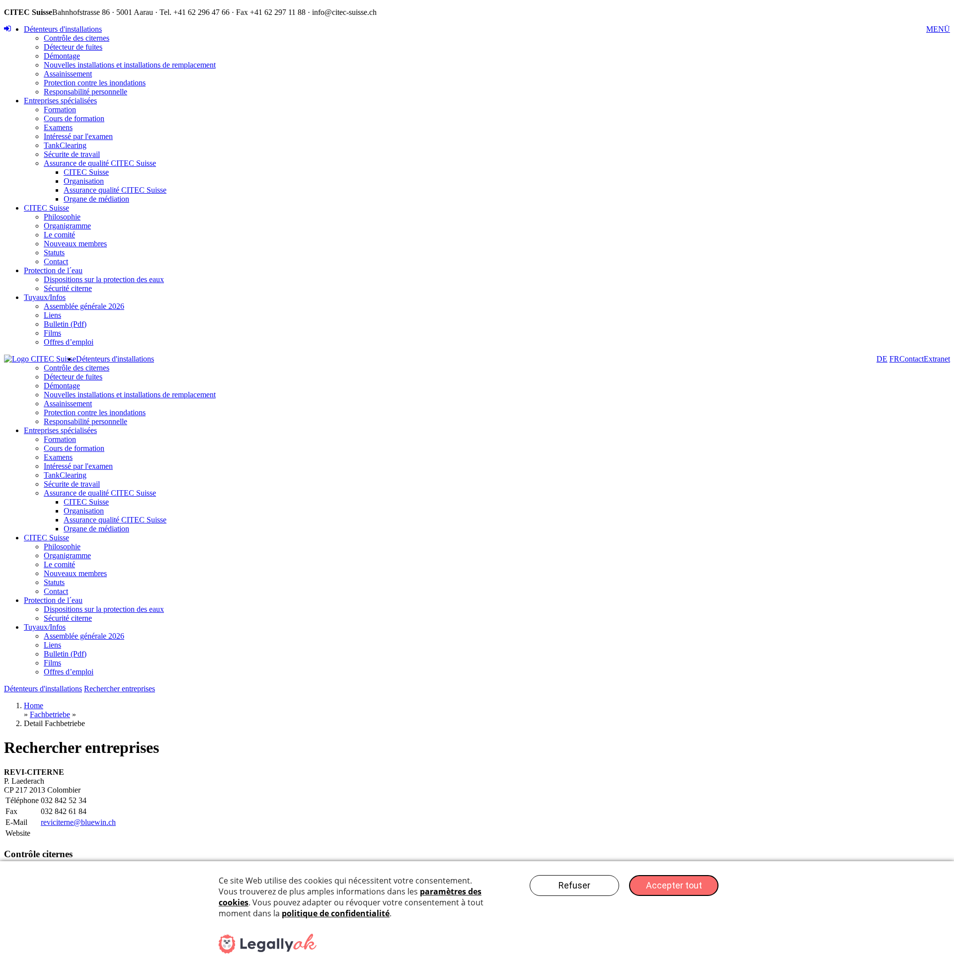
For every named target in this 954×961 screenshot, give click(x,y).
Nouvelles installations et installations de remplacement (130, 65)
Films (52, 333)
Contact (56, 261)
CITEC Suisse (86, 172)
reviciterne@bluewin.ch (78, 822)
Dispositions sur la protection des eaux (104, 279)
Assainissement (68, 74)
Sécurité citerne (68, 288)
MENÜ (938, 29)
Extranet (937, 359)
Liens (52, 315)
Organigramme (67, 226)
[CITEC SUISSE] (40, 359)
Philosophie (62, 217)
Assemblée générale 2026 (84, 306)
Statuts (54, 252)
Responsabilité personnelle (85, 91)
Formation (60, 109)
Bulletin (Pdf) (65, 324)
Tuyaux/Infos (45, 297)
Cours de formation (74, 118)
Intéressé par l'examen (78, 136)
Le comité (59, 234)
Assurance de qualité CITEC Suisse (100, 163)
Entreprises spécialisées (60, 100)
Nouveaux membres (75, 243)
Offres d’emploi (68, 342)
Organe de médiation (96, 199)
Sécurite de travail (72, 154)
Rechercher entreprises (119, 688)
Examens (58, 127)
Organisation (84, 181)
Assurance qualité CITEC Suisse (115, 190)
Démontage (62, 56)
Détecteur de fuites (73, 47)
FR (894, 359)
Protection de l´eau (53, 270)
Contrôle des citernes (76, 38)
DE (881, 359)
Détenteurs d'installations (63, 29)
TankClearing (65, 145)
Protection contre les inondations (95, 82)
